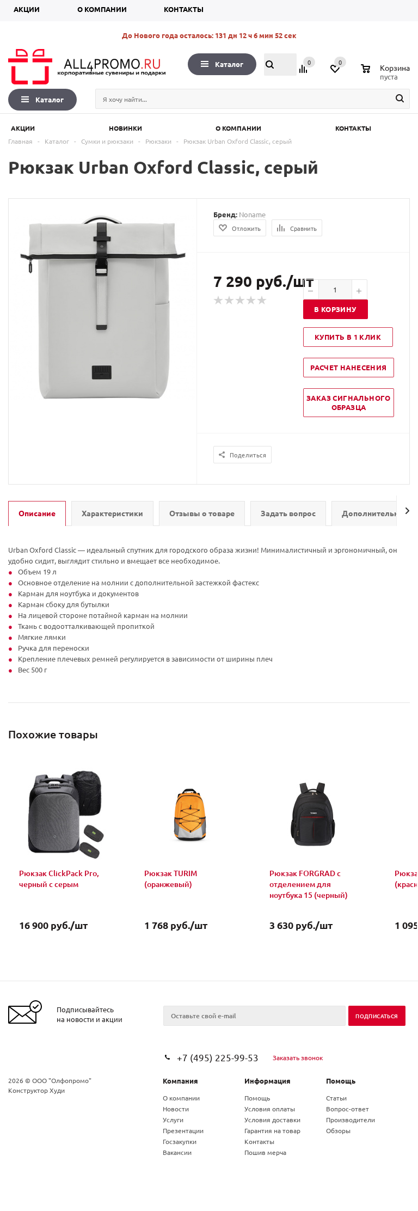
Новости (176, 1108)
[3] (240, 300)
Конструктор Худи (36, 1090)
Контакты (184, 9)
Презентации (183, 1130)
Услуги (173, 1119)
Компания (180, 1080)
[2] (229, 300)
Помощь (340, 1080)
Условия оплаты (269, 1108)
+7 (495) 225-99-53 (218, 1057)
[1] (218, 300)
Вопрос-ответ (347, 1108)
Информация (267, 1080)
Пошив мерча (265, 1152)
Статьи (336, 1097)
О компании (102, 9)
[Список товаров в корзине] (386, 75)
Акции (27, 9)
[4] (251, 300)
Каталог (229, 64)
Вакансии (177, 1152)
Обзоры (338, 1130)
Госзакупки (179, 1141)
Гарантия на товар (272, 1130)
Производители (350, 1119)
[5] (262, 300)
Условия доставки (272, 1119)
